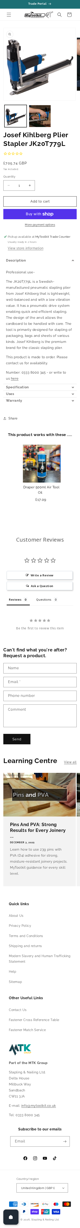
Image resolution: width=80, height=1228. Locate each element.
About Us (16, 915)
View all (70, 762)
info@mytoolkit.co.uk (38, 1106)
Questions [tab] (43, 600)
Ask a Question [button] (42, 586)
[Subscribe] (65, 1141)
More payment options (40, 224)
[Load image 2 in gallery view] (40, 116)
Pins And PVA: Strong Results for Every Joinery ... (38, 830)
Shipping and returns (25, 946)
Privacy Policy (20, 925)
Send (16, 739)
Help (12, 971)
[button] (9, 15)
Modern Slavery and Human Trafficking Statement (40, 958)
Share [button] (13, 418)
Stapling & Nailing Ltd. (45, 1219)
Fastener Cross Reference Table (34, 1020)
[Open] (10, 1217)
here (14, 379)
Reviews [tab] (15, 600)
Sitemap (15, 982)
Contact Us (18, 1010)
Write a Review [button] (42, 575)
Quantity (9, 176)
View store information (25, 248)
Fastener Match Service (27, 1030)
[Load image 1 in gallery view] (15, 116)
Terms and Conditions (26, 936)
